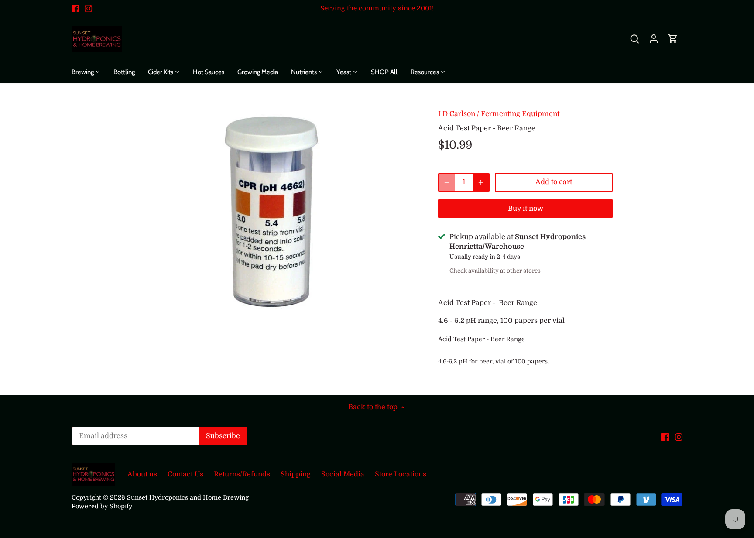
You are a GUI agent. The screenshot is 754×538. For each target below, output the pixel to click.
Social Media (342, 474)
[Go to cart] (673, 39)
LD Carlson (456, 114)
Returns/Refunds (242, 474)
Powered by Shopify (102, 506)
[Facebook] (75, 8)
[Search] (634, 39)
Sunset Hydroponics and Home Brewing (188, 497)
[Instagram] (88, 8)
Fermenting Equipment (520, 114)
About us (142, 474)
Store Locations (400, 474)
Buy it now (525, 208)
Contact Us (185, 474)
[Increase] (481, 182)
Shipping (296, 474)
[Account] (653, 39)
